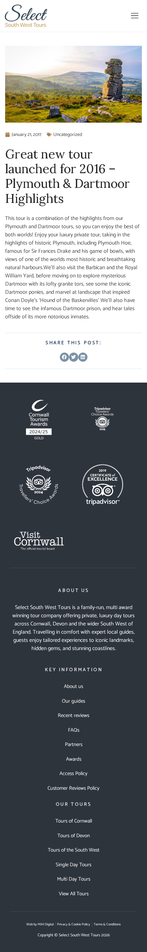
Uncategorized (67, 135)
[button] (134, 16)
